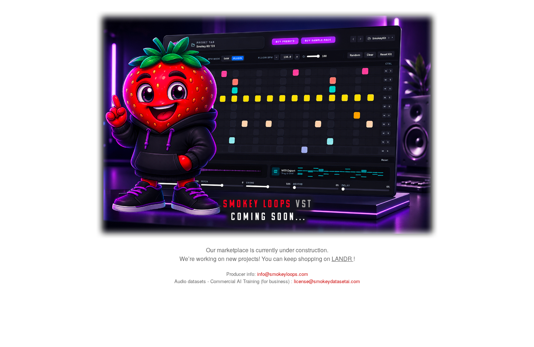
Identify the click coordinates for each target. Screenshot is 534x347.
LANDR (342, 258)
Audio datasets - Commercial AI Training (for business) (232, 281)
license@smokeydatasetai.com (327, 281)
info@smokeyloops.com (282, 273)
